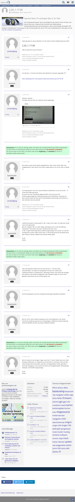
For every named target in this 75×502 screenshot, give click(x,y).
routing (67, 432)
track (65, 438)
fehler (59, 398)
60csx (54, 387)
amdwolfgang (15, 12)
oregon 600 (56, 425)
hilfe (68, 402)
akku (66, 387)
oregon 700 (66, 425)
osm (54, 428)
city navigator (58, 395)
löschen (67, 408)
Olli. (6, 462)
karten (69, 405)
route (54, 432)
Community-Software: (37, 499)
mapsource (63, 412)
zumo (68, 445)
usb (54, 445)
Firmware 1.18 (34, 425)
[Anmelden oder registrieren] (68, 2)
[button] (72, 2)
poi (58, 428)
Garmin (55, 402)
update (68, 441)
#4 (68, 161)
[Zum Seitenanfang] (72, 499)
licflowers (45, 396)
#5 (68, 187)
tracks (55, 442)
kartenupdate (58, 408)
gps (61, 401)
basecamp (58, 391)
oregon (68, 422)
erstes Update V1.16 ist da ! (38, 440)
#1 (68, 37)
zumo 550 (56, 448)
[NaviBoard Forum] (5, 2)
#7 (68, 265)
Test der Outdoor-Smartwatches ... (12, 30)
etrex (54, 398)
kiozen (6, 456)
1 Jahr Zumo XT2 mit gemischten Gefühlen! (11, 460)
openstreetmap (58, 422)
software (63, 435)
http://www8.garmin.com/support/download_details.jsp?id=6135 (41, 79)
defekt (66, 395)
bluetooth (69, 391)
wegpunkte (60, 445)
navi (62, 415)
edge (71, 395)
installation (56, 405)
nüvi (64, 418)
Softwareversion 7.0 (11, 432)
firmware (67, 398)
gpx (64, 402)
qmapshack (66, 429)
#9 (68, 315)
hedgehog (7, 449)
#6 (68, 219)
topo (61, 438)
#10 (68, 356)
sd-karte (55, 435)
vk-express (7, 434)
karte (63, 405)
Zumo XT (56, 451)
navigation (56, 419)
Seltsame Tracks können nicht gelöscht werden (12, 438)
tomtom (55, 438)
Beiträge (7, 57)
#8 (68, 290)
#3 (68, 94)
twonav (61, 442)
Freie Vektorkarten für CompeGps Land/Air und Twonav (12, 445)
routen (60, 432)
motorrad (56, 415)
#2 (68, 69)
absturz (60, 388)
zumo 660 (65, 448)
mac (54, 412)
